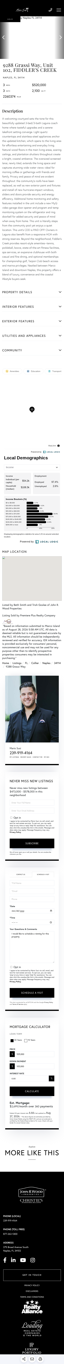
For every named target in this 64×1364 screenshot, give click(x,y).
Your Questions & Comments (23, 929)
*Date (12, 906)
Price (12, 1049)
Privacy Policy (15, 832)
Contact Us (20, 874)
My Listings (14, 757)
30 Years (18, 1039)
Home (5, 663)
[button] (5, 37)
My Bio (46, 757)
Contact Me (38, 757)
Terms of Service (18, 1004)
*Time (12, 917)
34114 (57, 663)
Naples (46, 663)
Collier (35, 663)
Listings (17, 663)
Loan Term (16, 1033)
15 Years (31, 1039)
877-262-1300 (10, 1234)
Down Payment (18, 1061)
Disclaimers (32, 1291)
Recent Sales (26, 757)
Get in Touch (32, 1275)
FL (26, 663)
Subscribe (32, 843)
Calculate (32, 1091)
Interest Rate (17, 1073)
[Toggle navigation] (59, 10)
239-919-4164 (50, 10)
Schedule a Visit (43, 874)
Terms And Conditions (32, 1296)
